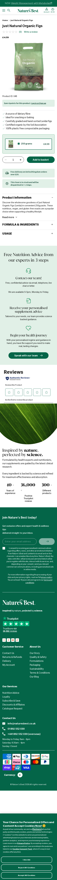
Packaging (35, 664)
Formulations (37, 660)
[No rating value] (10, 32)
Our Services (9, 686)
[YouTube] (13, 640)
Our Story (35, 653)
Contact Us (8, 653)
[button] (53, 10)
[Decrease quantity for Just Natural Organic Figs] (5, 160)
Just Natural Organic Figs (22, 20)
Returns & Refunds (12, 657)
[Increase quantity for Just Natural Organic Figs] (20, 160)
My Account (8, 664)
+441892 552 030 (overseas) (24, 734)
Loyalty (6, 696)
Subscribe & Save (11, 700)
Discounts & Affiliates (13, 704)
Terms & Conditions (40, 672)
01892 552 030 (16, 728)
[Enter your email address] (19, 541)
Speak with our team (26, 355)
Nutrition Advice (10, 692)
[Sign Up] (47, 541)
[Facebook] (8, 640)
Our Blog (34, 676)
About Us (35, 646)
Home (5, 20)
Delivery (6, 660)
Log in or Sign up (38, 103)
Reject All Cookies (26, 867)
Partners (37, 829)
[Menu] (3, 10)
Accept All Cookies (26, 875)
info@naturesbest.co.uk (22, 723)
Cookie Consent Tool (22, 849)
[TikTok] (17, 640)
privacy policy (46, 577)
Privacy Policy (23, 843)
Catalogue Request (12, 708)
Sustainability (37, 668)
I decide (26, 860)
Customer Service (12, 646)
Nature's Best (18, 784)
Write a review (31, 32)
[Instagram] (4, 640)
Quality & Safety (38, 657)
